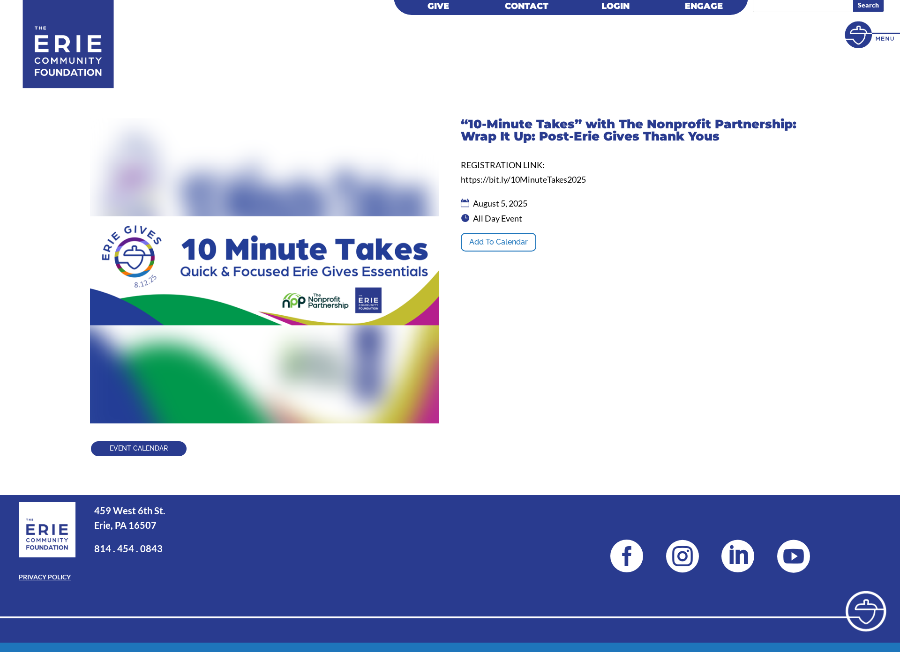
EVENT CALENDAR (139, 448)
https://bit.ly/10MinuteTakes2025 (523, 179)
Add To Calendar (498, 241)
